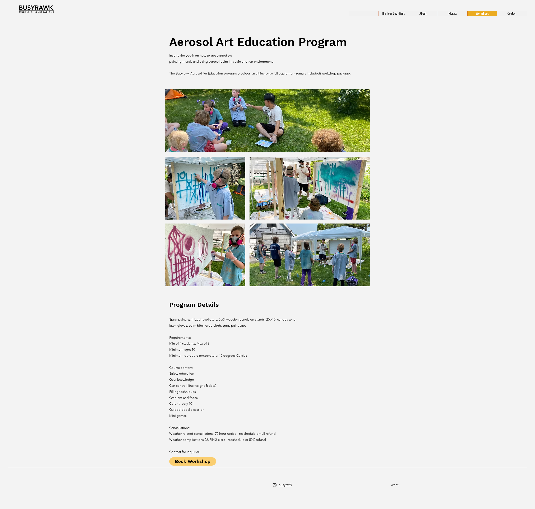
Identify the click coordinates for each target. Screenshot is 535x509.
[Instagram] (274, 485)
